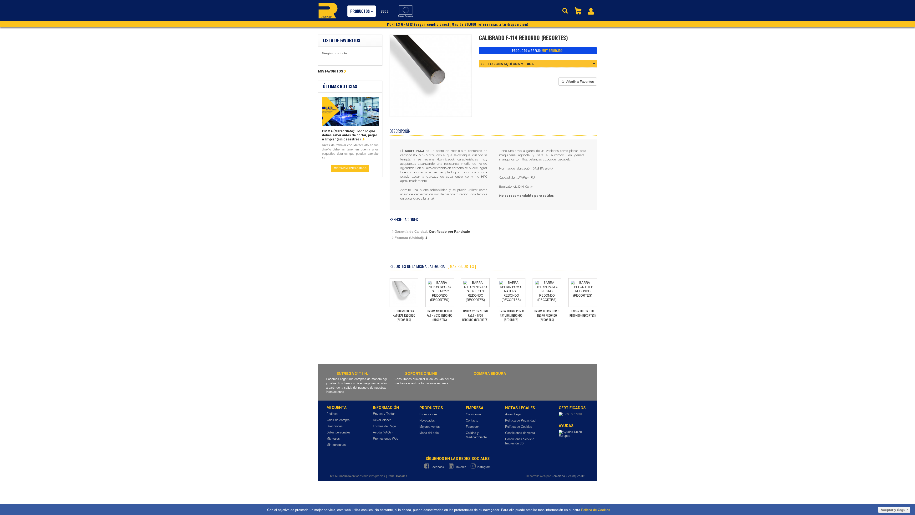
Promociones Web (385, 438)
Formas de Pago (384, 426)
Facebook (472, 426)
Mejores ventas (430, 426)
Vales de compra (338, 420)
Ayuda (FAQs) (382, 432)
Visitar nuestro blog (350, 168)
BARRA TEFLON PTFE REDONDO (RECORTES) (582, 313)
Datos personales (338, 432)
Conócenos (473, 414)
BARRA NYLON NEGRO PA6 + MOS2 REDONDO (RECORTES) (439, 315)
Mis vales (333, 438)
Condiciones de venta (520, 433)
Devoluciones (382, 420)
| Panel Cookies (396, 476)
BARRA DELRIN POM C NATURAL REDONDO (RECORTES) (511, 315)
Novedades (427, 420)
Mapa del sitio (429, 433)
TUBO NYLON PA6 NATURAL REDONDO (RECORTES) (404, 315)
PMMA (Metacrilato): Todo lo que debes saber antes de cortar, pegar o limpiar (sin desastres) (349, 135)
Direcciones (334, 426)
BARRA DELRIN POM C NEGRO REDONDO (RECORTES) (546, 315)
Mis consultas (336, 445)
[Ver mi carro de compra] (578, 10)
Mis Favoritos (330, 71)
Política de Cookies (518, 426)
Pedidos (332, 414)
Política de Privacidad (520, 420)
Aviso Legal (513, 414)
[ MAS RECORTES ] (461, 266)
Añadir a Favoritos (580, 81)
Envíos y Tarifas (384, 414)
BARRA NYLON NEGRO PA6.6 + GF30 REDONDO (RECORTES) (475, 315)
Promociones (428, 414)
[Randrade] (328, 10)
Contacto (472, 420)
